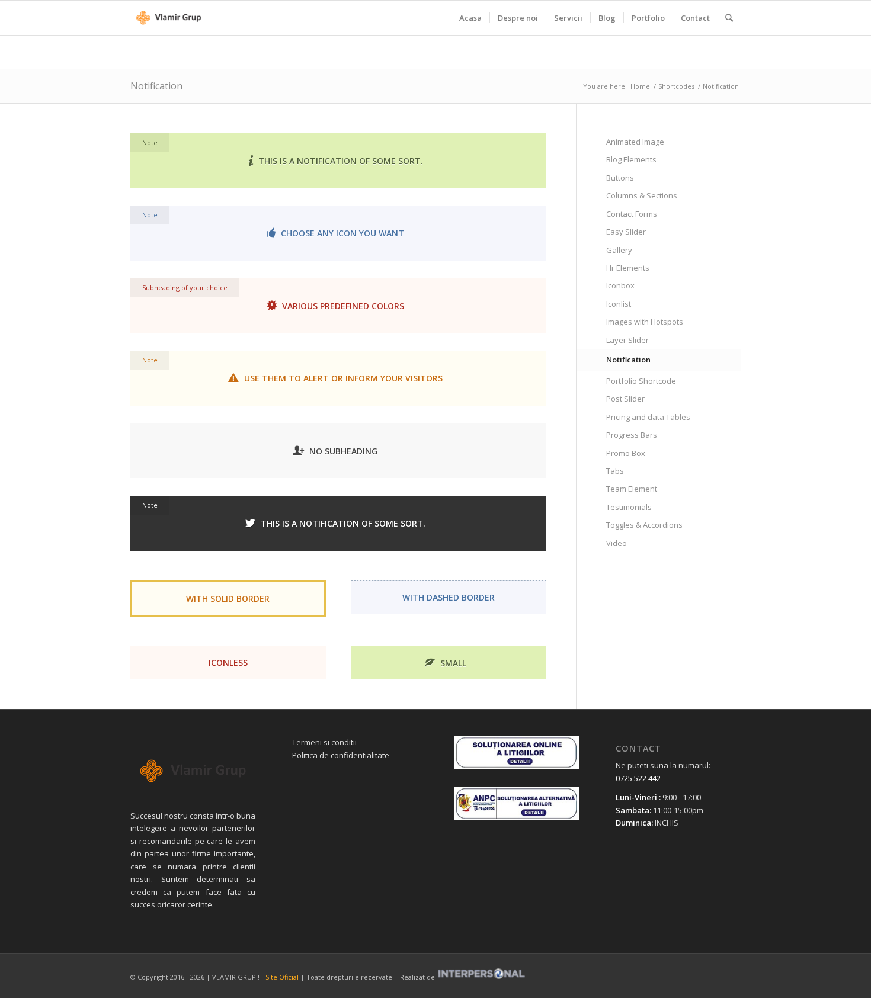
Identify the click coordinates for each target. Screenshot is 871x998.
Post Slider (625, 398)
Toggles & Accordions (644, 524)
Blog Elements (631, 159)
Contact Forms (631, 213)
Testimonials (629, 507)
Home (640, 86)
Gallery (619, 250)
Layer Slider (627, 340)
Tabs (615, 471)
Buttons (620, 177)
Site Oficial (282, 977)
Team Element (631, 488)
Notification (156, 85)
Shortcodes (676, 86)
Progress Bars (631, 434)
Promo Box (625, 453)
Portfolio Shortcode (641, 381)
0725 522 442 (638, 778)
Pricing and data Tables (648, 417)
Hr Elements (627, 267)
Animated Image (635, 141)
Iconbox (620, 285)
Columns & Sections (641, 195)
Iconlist (618, 304)
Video (616, 543)
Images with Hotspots (644, 321)
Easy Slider (626, 231)
